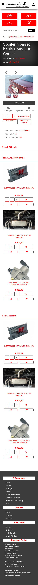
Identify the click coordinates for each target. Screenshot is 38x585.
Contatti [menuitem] (8, 486)
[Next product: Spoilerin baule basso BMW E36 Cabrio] (16, 72)
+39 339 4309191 (13, 564)
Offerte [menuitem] (8, 492)
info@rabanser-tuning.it (17, 566)
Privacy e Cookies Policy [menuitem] (14, 501)
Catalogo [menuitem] (9, 489)
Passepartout (23, 583)
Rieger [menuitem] (8, 512)
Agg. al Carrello (25, 116)
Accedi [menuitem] (8, 527)
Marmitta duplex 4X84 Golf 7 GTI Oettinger (19, 236)
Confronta (10, 120)
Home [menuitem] (8, 483)
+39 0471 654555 (17, 562)
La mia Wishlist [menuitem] (11, 536)
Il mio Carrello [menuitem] (11, 533)
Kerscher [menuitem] (9, 515)
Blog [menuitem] (7, 504)
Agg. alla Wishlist (25, 122)
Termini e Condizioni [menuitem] (13, 498)
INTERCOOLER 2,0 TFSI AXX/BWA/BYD (19, 188)
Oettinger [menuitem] (9, 518)
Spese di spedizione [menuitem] (13, 495)
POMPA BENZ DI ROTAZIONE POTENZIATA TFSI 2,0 (19, 284)
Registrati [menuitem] (9, 530)
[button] (19, 84)
